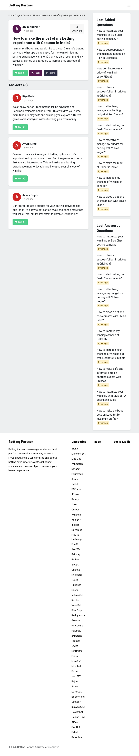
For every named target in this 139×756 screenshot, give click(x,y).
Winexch (76, 514)
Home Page (14, 15)
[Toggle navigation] (129, 5)
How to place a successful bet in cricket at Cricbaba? (111, 93)
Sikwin (75, 686)
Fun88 (75, 544)
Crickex (76, 569)
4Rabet (75, 479)
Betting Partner (20, 5)
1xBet (75, 484)
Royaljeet (77, 529)
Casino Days (78, 717)
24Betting (77, 635)
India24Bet (77, 595)
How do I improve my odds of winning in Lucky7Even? (109, 74)
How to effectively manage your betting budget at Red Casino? (110, 112)
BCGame (76, 489)
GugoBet (76, 584)
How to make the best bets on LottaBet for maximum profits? (110, 416)
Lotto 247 (77, 691)
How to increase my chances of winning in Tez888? (109, 183)
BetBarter (77, 651)
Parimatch (77, 474)
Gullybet (76, 509)
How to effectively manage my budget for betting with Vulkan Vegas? (110, 148)
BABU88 (76, 727)
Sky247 (76, 564)
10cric (75, 579)
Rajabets (76, 630)
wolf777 (76, 676)
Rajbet (75, 681)
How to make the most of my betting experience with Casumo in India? (68, 15)
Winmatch (77, 463)
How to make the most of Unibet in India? (110, 167)
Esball (75, 732)
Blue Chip (77, 610)
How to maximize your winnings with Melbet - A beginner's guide (111, 397)
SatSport (76, 701)
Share (52, 73)
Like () (21, 73)
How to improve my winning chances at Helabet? (108, 337)
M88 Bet (76, 458)
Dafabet (76, 468)
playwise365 (78, 706)
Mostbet (76, 666)
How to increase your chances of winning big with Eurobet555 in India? (111, 355)
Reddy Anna (78, 615)
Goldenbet (77, 711)
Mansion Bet (78, 453)
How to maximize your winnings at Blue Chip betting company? (110, 36)
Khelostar (77, 574)
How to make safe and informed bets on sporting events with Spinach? (110, 376)
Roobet (76, 600)
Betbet (75, 559)
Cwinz (75, 645)
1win (74, 504)
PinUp (75, 656)
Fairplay (76, 554)
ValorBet (76, 605)
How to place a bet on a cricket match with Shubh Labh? (111, 202)
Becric (75, 590)
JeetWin (76, 549)
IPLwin (75, 494)
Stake (75, 448)
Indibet (75, 524)
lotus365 (76, 661)
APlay (75, 722)
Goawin (76, 620)
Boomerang (78, 696)
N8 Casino (77, 625)
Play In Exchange (77, 537)
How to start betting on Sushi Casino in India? (110, 129)
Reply (37, 73)
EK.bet (75, 671)
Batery (75, 499)
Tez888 (76, 640)
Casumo (27, 15)
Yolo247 (76, 519)
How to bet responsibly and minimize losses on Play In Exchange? (111, 55)
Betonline (77, 737)
